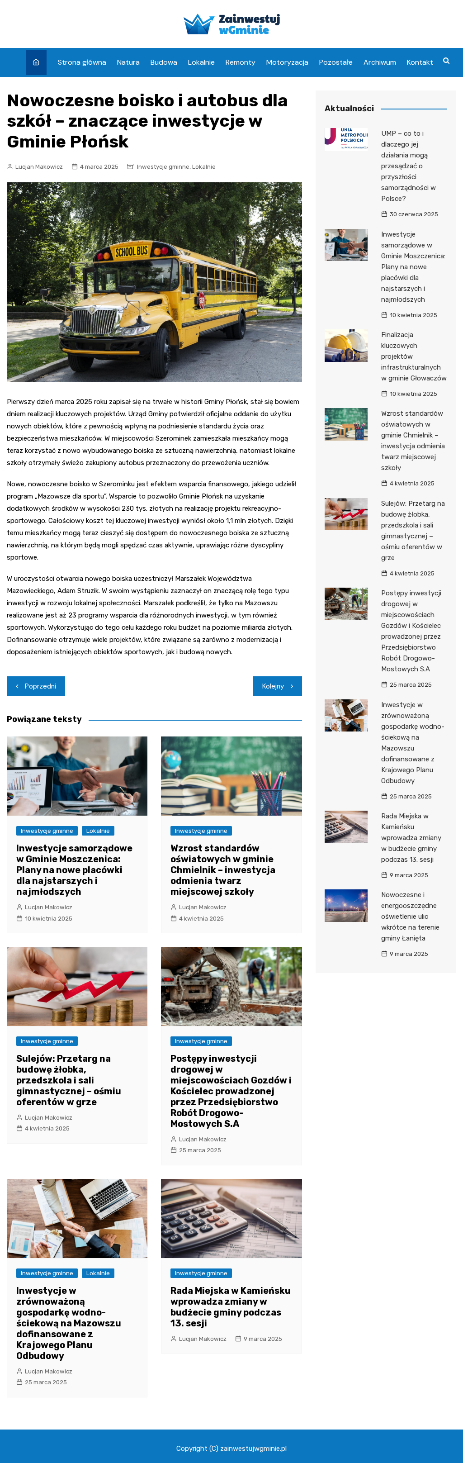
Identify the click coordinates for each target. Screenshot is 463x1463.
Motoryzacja (287, 62)
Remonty (240, 62)
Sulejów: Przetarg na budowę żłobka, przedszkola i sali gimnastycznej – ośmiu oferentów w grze (68, 1080)
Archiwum (380, 62)
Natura (128, 62)
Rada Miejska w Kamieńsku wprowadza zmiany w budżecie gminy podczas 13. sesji (230, 1307)
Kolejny (273, 686)
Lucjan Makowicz (39, 166)
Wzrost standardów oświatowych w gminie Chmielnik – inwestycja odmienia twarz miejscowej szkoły (222, 870)
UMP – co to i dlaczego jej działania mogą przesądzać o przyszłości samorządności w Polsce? (408, 166)
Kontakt (420, 62)
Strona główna (82, 62)
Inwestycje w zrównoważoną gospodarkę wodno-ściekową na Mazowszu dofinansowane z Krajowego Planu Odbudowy (68, 1323)
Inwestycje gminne (163, 166)
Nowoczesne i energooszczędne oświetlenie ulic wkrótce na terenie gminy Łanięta (410, 916)
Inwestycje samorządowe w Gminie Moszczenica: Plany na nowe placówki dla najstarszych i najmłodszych (74, 870)
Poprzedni (40, 686)
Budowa (164, 62)
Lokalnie (201, 62)
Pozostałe (336, 62)
